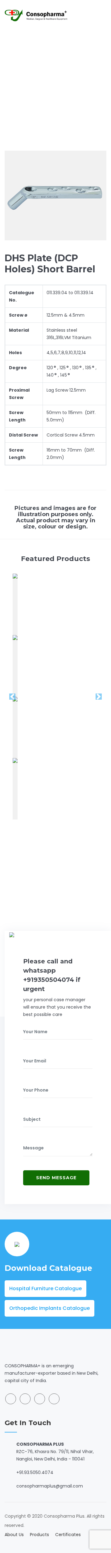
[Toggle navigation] (102, 15)
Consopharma (21, 81)
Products (39, 1534)
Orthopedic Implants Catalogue (49, 1308)
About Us (14, 1534)
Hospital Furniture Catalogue (45, 1288)
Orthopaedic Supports (70, 81)
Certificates (68, 1534)
